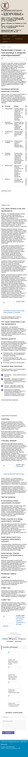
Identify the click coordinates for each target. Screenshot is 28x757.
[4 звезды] (11, 634)
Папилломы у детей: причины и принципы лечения (13, 663)
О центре (14, 35)
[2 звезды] (8, 634)
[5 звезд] (12, 634)
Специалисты (19, 38)
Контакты (5, 41)
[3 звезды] (10, 634)
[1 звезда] (7, 634)
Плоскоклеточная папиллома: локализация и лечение (14, 311)
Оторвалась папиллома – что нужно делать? (13, 705)
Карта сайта (4, 744)
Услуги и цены (6, 38)
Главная (4, 35)
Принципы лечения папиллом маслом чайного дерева (12, 678)
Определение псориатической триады (13, 692)
